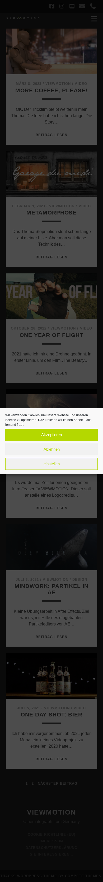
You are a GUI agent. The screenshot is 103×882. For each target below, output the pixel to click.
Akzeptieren (51, 434)
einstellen (52, 463)
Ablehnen (52, 449)
